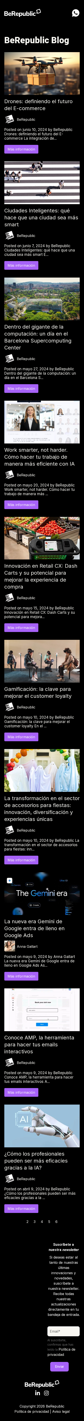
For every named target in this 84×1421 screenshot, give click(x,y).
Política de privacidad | (33, 1411)
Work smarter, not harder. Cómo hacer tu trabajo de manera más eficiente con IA (39, 457)
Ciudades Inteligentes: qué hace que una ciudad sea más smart (41, 217)
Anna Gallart (27, 946)
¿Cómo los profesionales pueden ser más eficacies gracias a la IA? (36, 1161)
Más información (21, 149)
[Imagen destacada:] (42, 93)
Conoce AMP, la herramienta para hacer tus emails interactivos (39, 1044)
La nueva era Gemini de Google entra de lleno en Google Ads (34, 928)
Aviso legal (61, 1411)
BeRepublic (26, 119)
